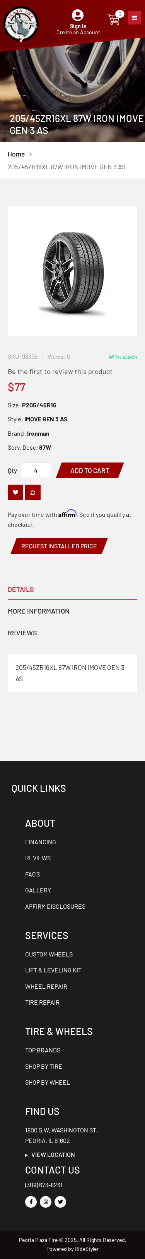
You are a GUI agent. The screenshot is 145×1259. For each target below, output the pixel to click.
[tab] (72, 588)
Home (16, 154)
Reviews (22, 632)
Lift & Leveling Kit (53, 970)
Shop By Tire (43, 1066)
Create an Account (78, 32)
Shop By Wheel (47, 1082)
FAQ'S (32, 874)
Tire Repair (42, 1002)
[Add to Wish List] (15, 492)
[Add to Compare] (33, 492)
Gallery (38, 890)
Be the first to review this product (60, 371)
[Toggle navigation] (134, 17)
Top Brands (42, 1050)
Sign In (78, 26)
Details (21, 589)
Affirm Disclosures (55, 906)
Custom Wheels (49, 954)
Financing (40, 841)
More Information (39, 611)
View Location (51, 1154)
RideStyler (87, 1248)
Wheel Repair (46, 986)
